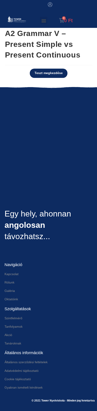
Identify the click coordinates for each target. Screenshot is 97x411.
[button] (43, 20)
